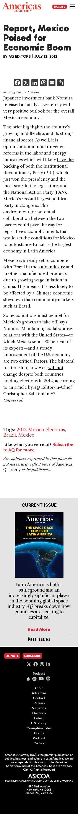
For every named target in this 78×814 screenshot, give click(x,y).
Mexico (26, 435)
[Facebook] (17, 83)
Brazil (9, 435)
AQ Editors (19, 56)
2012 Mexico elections (41, 429)
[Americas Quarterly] (21, 7)
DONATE (59, 6)
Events (39, 733)
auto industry (52, 266)
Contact (39, 698)
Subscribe (32, 656)
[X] (26, 83)
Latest (39, 718)
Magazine (39, 708)
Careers (39, 703)
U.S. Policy (39, 723)
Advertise (39, 693)
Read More (39, 629)
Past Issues (39, 639)
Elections (39, 713)
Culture (39, 743)
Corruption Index (39, 728)
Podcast (39, 674)
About (39, 688)
